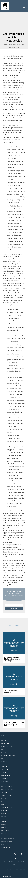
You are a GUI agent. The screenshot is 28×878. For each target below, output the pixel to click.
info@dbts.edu (20, 869)
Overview (3, 740)
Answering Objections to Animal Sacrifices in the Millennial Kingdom (14, 724)
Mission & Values (5, 743)
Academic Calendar (6, 807)
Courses (3, 813)
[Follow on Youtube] (15, 858)
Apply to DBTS (5, 778)
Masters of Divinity (6, 786)
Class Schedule (5, 810)
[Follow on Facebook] (8, 854)
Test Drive (4, 772)
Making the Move (5, 775)
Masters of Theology (7, 789)
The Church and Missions (10, 692)
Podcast (3, 824)
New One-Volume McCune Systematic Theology (12, 659)
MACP (2, 844)
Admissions (4, 766)
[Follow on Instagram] (21, 854)
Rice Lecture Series (6, 841)
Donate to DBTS (5, 830)
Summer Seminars (6, 847)
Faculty (3, 798)
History (3, 758)
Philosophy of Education (8, 755)
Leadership (4, 752)
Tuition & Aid (4, 769)
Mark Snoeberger (10, 44)
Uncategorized (14, 47)
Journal (3, 821)
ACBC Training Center (7, 795)
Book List (3, 827)
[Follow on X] (15, 854)
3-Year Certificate (6, 792)
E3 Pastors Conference (7, 838)
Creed (3, 749)
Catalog (3, 804)
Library (3, 801)
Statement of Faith (6, 746)
